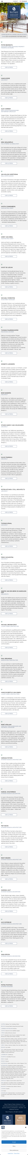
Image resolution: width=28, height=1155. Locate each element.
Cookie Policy (10, 1153)
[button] (26, 1127)
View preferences (14, 1150)
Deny (14, 1146)
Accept (14, 1142)
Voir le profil (9, 67)
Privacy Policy (17, 1153)
